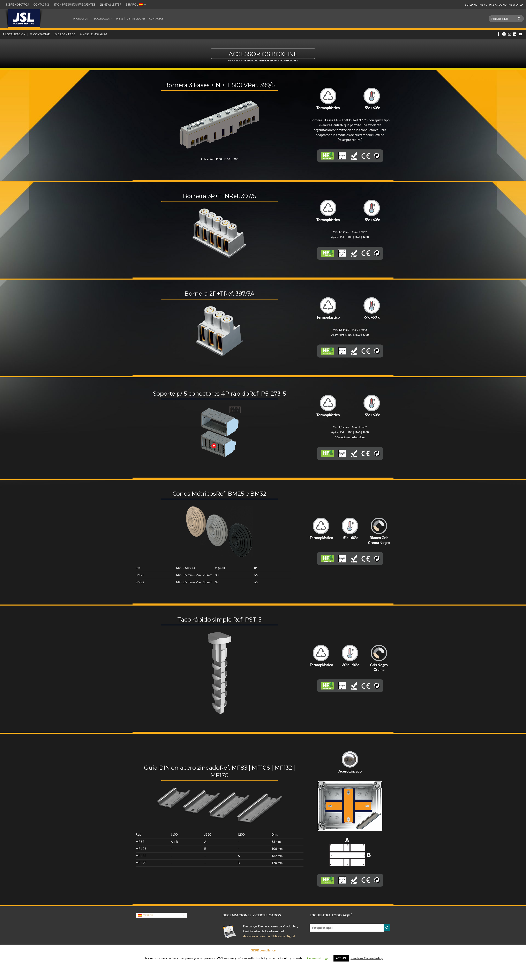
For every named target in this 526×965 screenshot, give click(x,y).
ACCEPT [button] (341, 958)
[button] (110, 4)
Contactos (41, 4)
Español (132, 4)
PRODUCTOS (80, 18)
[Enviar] (519, 18)
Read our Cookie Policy (367, 958)
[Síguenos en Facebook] (498, 34)
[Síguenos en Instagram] (504, 34)
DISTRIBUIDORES (136, 18)
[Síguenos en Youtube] (520, 34)
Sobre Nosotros (17, 4)
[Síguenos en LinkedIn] (514, 34)
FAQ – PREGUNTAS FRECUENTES (74, 4)
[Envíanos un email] (509, 34)
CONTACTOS (156, 18)
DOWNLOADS (102, 18)
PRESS (119, 18)
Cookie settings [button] (317, 958)
